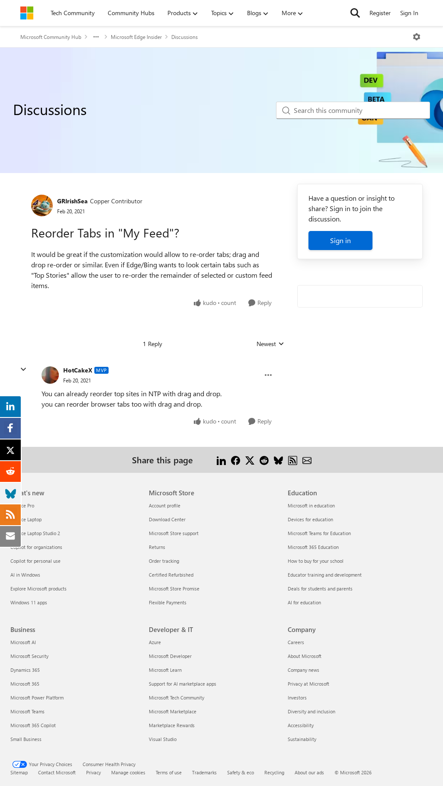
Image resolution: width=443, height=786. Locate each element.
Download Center (167, 519)
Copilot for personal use (35, 561)
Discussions (184, 36)
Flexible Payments (167, 602)
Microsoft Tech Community (176, 697)
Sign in (340, 240)
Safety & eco (240, 772)
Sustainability (302, 739)
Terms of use (169, 772)
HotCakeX (77, 370)
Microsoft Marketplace (172, 711)
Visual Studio (163, 739)
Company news (303, 670)
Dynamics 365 (25, 670)
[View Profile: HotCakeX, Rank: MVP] (50, 375)
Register (380, 13)
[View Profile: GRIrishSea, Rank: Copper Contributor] (42, 205)
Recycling (274, 772)
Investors (297, 697)
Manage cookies (128, 772)
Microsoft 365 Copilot (33, 725)
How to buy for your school (315, 561)
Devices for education (310, 519)
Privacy (93, 772)
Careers (296, 642)
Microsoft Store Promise (174, 588)
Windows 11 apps (28, 602)
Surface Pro (22, 505)
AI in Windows (25, 574)
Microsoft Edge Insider (136, 36)
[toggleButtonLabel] (417, 37)
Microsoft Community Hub (50, 36)
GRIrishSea (72, 201)
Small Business (26, 739)
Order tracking (164, 561)
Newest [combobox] (270, 344)
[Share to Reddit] (264, 459)
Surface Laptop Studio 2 (35, 533)
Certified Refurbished (171, 574)
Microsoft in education (311, 505)
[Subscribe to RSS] (292, 459)
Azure (155, 642)
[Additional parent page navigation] (96, 37)
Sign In (409, 13)
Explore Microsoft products (38, 588)
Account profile (164, 505)
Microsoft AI (23, 642)
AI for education (304, 602)
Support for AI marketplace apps (182, 683)
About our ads (309, 772)
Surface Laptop (26, 519)
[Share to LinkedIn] (221, 459)
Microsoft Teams (27, 711)
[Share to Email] (306, 459)
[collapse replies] (23, 369)
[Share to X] (249, 459)
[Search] (355, 13)
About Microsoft (304, 656)
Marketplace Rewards (172, 725)
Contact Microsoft (57, 772)
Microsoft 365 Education (313, 547)
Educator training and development (325, 574)
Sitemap (19, 772)
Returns (157, 547)
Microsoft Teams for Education (319, 533)
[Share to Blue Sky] (278, 459)
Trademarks (204, 772)
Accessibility (301, 725)
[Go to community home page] (26, 12)
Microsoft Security (29, 656)
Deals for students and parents (320, 588)
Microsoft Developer (170, 656)
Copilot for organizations (36, 547)
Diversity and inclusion (311, 711)
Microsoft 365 (24, 683)
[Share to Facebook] (235, 459)
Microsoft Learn (165, 670)
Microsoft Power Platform (37, 697)
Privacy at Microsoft (308, 683)
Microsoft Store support (174, 533)
